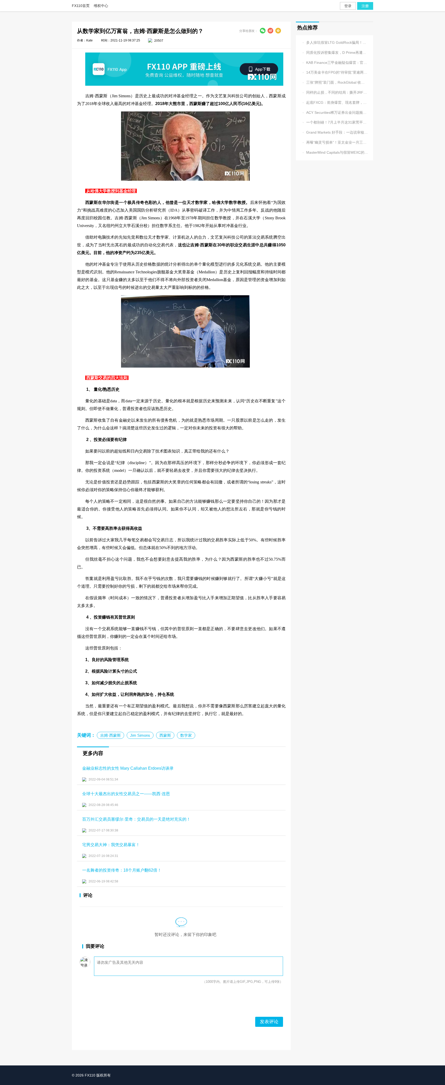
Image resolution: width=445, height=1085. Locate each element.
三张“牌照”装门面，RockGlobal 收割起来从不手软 (334, 82)
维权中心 (101, 6)
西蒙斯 (165, 735)
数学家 (186, 735)
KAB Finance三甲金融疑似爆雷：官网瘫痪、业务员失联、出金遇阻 (334, 62)
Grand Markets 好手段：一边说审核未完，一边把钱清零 (334, 132)
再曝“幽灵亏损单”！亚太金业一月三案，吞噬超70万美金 (334, 142)
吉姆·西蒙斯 (110, 735)
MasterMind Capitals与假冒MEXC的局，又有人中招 (334, 152)
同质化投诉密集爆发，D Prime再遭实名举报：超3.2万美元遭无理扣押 (334, 52)
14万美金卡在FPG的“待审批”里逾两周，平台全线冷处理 (334, 73)
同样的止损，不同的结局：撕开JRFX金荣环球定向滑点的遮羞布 (334, 92)
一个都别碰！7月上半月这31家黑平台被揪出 (334, 122)
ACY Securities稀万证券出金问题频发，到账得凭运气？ (334, 112)
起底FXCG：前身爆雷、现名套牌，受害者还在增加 (334, 102)
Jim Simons (140, 735)
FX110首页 (81, 6)
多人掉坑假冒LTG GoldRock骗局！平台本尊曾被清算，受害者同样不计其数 (334, 42)
